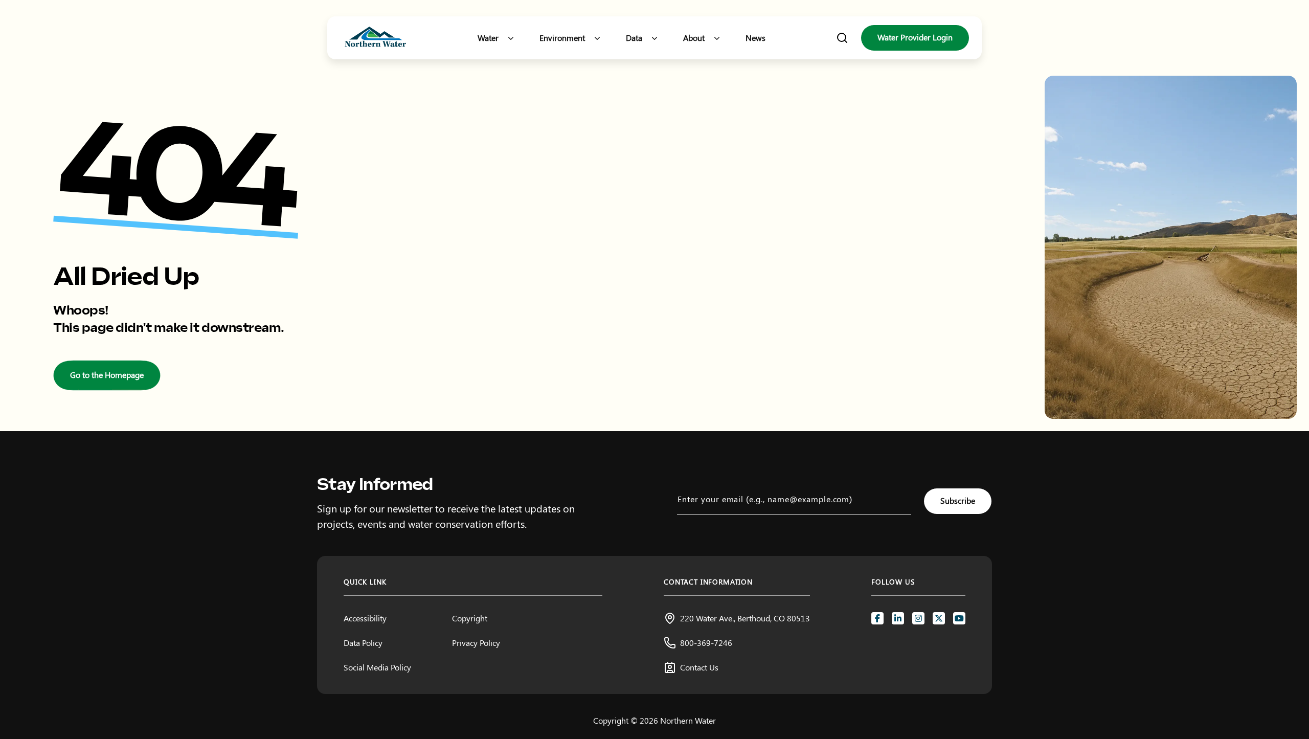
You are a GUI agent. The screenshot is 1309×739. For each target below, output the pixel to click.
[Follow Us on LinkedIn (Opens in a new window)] (898, 618)
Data (634, 37)
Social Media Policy (377, 667)
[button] (511, 38)
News (755, 37)
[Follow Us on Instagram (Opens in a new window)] (918, 618)
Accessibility (365, 618)
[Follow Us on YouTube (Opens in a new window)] (959, 618)
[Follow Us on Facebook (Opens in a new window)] (877, 618)
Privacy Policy (476, 642)
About (694, 37)
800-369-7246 (706, 642)
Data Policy (363, 642)
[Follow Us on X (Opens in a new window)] (939, 618)
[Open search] (842, 38)
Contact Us (699, 667)
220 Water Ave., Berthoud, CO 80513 (745, 618)
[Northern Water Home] (375, 38)
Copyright (469, 618)
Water (488, 37)
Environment (562, 37)
